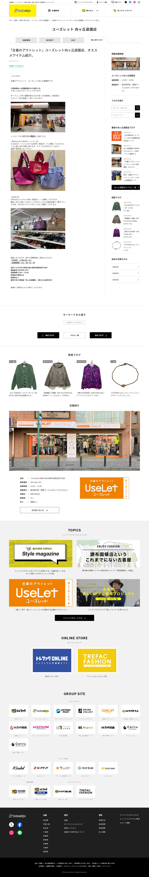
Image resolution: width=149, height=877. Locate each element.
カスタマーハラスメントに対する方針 (75, 866)
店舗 (15, 20)
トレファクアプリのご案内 (130, 819)
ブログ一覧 (74, 335)
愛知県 (45, 851)
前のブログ (49, 335)
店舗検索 (55, 10)
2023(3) (115, 279)
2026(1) (115, 266)
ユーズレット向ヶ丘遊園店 (40, 20)
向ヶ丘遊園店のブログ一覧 (125, 187)
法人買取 (102, 832)
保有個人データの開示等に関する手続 (103, 863)
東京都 (45, 820)
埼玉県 (45, 828)
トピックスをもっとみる (72, 618)
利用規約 (59, 866)
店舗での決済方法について (74, 832)
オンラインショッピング (73, 824)
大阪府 (45, 848)
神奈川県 (46, 824)
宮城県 (45, 836)
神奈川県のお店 (24, 20)
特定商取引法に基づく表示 (82, 863)
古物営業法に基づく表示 (64, 863)
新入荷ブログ (97, 40)
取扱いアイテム (70, 828)
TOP (10, 20)
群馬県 (45, 840)
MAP (73, 40)
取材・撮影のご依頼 (94, 866)
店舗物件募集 (50, 866)
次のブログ (99, 335)
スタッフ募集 (103, 2)
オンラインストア (124, 10)
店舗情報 (26, 40)
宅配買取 (102, 828)
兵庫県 (45, 844)
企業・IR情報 (38, 863)
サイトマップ (106, 866)
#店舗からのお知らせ (16, 66)
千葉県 (45, 832)
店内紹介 (50, 40)
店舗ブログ (118, 2)
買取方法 (102, 820)
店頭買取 (102, 824)
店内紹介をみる (38, 510)
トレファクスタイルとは (85, 2)
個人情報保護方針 (50, 863)
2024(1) (115, 273)
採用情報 (41, 866)
